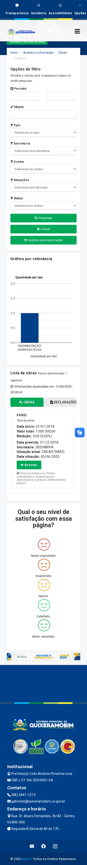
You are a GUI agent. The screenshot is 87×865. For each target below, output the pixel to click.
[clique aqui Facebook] (43, 846)
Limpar (45, 229)
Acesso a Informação (38, 52)
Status (18, 198)
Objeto (18, 107)
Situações (21, 180)
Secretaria (21, 143)
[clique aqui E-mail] (32, 846)
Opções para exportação (45, 240)
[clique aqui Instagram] (55, 846)
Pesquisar (45, 218)
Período (20, 88)
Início (14, 52)
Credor (19, 161)
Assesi (26, 859)
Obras (62, 52)
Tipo (17, 125)
